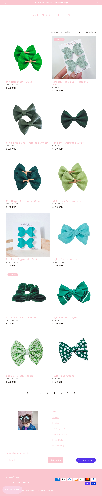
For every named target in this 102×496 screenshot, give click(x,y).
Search (55, 417)
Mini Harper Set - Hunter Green (23, 201)
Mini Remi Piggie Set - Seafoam (24, 259)
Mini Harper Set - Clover (19, 82)
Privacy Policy (58, 445)
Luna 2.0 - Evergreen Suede (68, 142)
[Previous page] (27, 393)
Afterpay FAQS (58, 428)
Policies (55, 423)
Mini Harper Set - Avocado (67, 201)
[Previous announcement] (5, 2)
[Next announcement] (97, 2)
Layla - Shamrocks (63, 376)
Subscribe (56, 460)
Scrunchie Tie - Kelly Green (21, 317)
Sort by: (54, 32)
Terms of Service (59, 434)
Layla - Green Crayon (64, 317)
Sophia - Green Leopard (20, 376)
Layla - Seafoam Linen (65, 259)
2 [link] (40, 393)
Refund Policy (58, 440)
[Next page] (74, 393)
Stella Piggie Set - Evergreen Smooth (27, 142)
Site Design (30, 491)
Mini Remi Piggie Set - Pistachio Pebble (70, 83)
